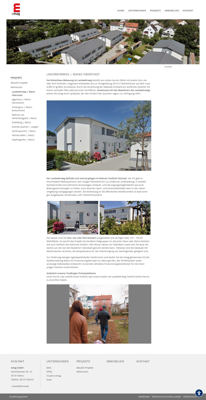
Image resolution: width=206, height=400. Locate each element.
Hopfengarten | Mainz (23, 139)
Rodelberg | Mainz (21, 122)
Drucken (168, 66)
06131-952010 (27, 379)
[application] (99, 314)
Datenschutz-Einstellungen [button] (166, 396)
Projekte (16, 77)
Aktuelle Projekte (19, 82)
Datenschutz (189, 396)
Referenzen (16, 87)
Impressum (144, 396)
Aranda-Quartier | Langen (25, 126)
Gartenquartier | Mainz (24, 131)
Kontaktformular (21, 386)
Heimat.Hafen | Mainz (23, 135)
